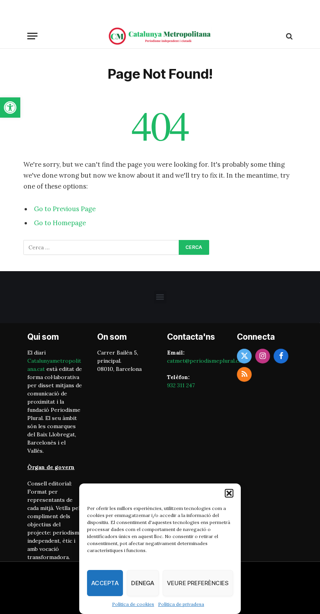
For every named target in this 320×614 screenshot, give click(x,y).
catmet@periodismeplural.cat (205, 360)
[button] (10, 107)
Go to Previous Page (65, 209)
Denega (143, 583)
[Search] (288, 36)
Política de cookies (133, 604)
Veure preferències (198, 583)
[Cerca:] (101, 247)
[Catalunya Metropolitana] (160, 36)
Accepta (105, 583)
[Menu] (32, 36)
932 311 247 (181, 385)
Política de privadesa (181, 604)
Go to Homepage (60, 223)
